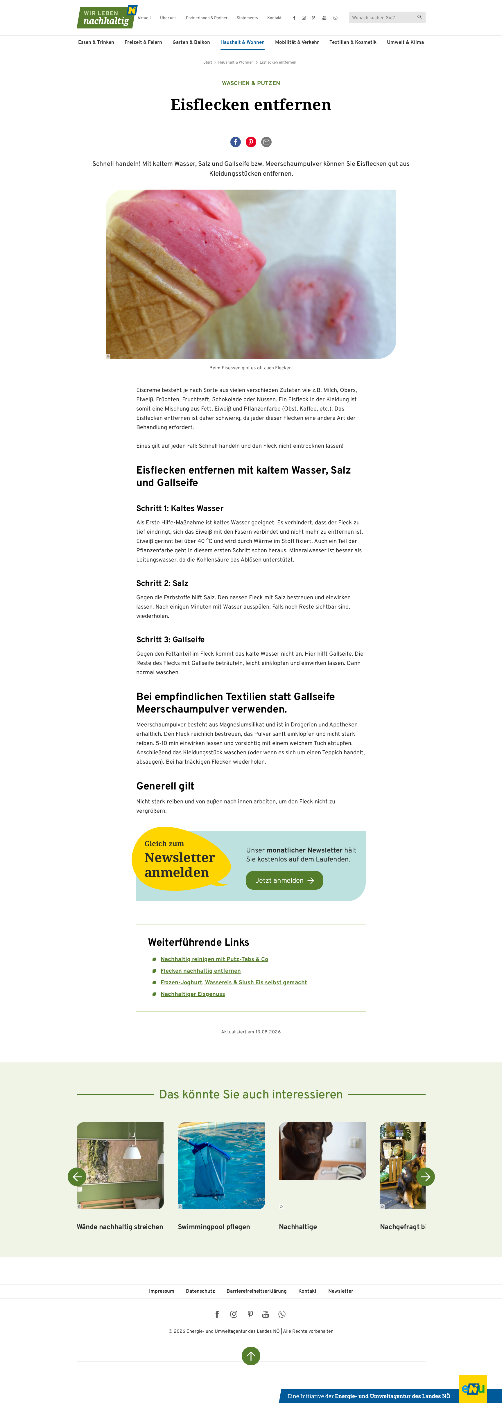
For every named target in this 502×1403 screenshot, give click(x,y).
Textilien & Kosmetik (352, 42)
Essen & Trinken (96, 42)
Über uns (168, 18)
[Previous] (77, 1177)
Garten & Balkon (191, 42)
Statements (247, 18)
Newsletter (340, 1291)
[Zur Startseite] (102, 16)
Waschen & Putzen (251, 83)
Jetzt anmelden (279, 881)
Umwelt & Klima (405, 42)
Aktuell (144, 18)
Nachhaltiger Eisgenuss (193, 994)
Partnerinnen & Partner (206, 18)
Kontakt (274, 18)
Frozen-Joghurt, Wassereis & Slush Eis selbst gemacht (234, 983)
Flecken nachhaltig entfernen (201, 971)
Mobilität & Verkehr (297, 42)
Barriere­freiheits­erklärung (257, 1291)
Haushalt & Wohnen (242, 42)
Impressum (161, 1291)
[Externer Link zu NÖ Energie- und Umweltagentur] (390, 1389)
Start (207, 62)
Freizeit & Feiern (143, 42)
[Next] (425, 1177)
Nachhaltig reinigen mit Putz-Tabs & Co (214, 959)
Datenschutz (200, 1291)
